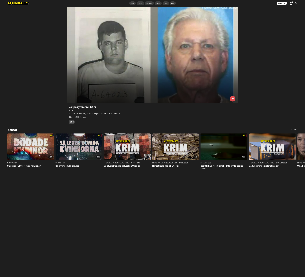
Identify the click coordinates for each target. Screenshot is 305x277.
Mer (172, 3)
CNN (72, 122)
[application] (152, 55)
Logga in (281, 3)
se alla (294, 130)
